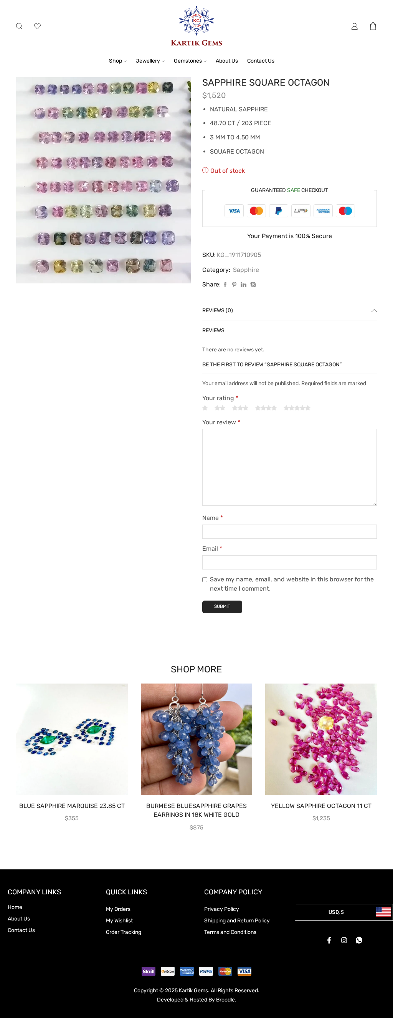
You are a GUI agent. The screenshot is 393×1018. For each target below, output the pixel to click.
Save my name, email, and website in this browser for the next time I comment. (292, 584)
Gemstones (188, 61)
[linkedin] (243, 285)
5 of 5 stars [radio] (297, 408)
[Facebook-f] (328, 940)
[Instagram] (343, 940)
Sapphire (246, 269)
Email (212, 548)
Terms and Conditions (230, 932)
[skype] (252, 285)
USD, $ (336, 912)
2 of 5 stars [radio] (220, 408)
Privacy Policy (221, 909)
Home (15, 907)
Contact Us (260, 61)
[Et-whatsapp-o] (358, 940)
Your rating (220, 398)
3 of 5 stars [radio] (240, 408)
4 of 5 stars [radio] (266, 408)
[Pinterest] (234, 285)
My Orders (118, 909)
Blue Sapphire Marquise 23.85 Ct (72, 805)
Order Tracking (123, 932)
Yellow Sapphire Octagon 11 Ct (321, 805)
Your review (221, 422)
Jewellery (148, 61)
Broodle (225, 999)
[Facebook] (225, 285)
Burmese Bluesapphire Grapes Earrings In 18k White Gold (196, 810)
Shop (115, 61)
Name (212, 517)
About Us (227, 61)
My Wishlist (119, 920)
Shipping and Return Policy (237, 920)
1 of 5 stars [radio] (205, 408)
